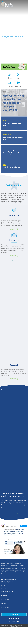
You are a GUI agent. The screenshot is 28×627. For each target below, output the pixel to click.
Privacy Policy (12, 621)
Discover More (14, 49)
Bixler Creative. (14, 626)
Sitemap (17, 621)
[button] (14, 229)
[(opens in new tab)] (14, 67)
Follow (24, 525)
